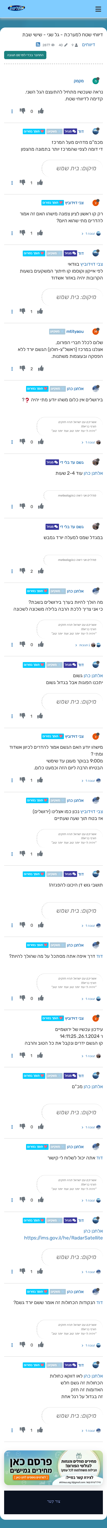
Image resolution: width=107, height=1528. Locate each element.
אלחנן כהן (75, 388)
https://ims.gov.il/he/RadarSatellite (63, 1238)
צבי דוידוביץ (74, 202)
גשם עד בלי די (72, 462)
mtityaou (75, 331)
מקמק (79, 80)
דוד (81, 131)
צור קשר (53, 1501)
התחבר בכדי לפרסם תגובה (25, 55)
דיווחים (88, 44)
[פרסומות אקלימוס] (53, 1467)
